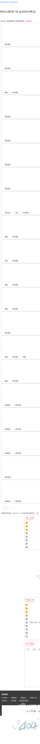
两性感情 (7, 44)
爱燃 (34, 649)
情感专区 (4, 701)
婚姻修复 (23, 698)
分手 (28, 649)
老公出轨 (7, 213)
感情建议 (7, 405)
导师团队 (14, 701)
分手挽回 (4, 698)
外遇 (6, 261)
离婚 (24, 357)
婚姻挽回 (14, 698)
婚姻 (6, 92)
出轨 (16, 213)
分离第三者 (33, 698)
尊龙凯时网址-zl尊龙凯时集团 (15, 21)
